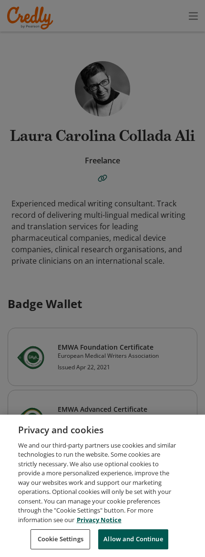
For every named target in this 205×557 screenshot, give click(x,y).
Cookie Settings (60, 539)
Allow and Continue (133, 539)
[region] (102, 486)
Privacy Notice (99, 519)
